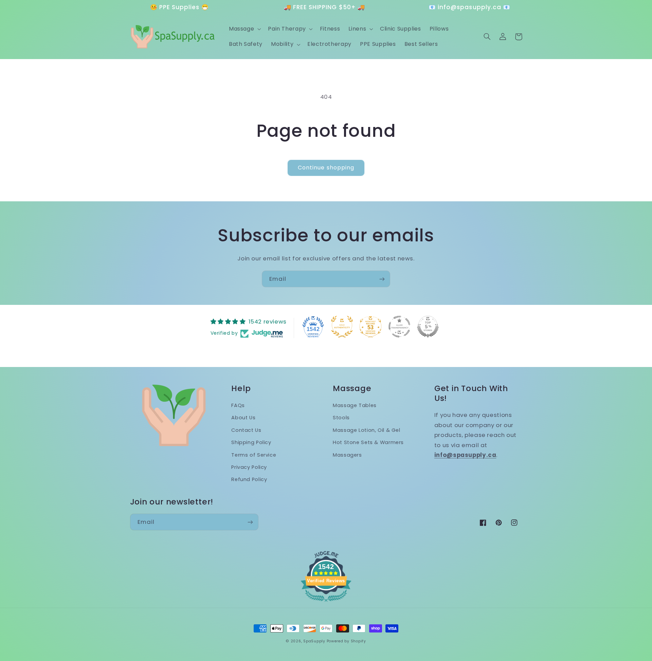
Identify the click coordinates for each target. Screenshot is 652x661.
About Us (243, 417)
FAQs (238, 405)
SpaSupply (314, 641)
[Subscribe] (382, 279)
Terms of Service (253, 455)
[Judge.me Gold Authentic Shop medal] (342, 326)
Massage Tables (355, 405)
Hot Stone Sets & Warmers (368, 442)
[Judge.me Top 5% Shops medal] (428, 326)
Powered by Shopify (346, 641)
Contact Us (246, 430)
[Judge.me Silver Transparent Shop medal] (399, 326)
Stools (341, 417)
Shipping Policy (251, 442)
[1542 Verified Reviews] (326, 603)
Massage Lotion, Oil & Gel (366, 430)
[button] (244, 29)
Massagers (347, 455)
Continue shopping (326, 167)
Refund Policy (249, 479)
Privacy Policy (249, 467)
